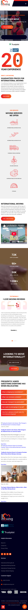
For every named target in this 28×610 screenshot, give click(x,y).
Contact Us (3, 545)
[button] (3, 607)
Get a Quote (14, 368)
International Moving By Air (7, 562)
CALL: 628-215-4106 (8, 218)
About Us (3, 543)
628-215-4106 (6, 580)
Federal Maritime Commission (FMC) (10, 602)
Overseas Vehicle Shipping (7, 571)
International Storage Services (8, 568)
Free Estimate (7, 27)
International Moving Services (8, 565)
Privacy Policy (4, 548)
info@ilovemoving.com (8, 584)
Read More (6, 96)
